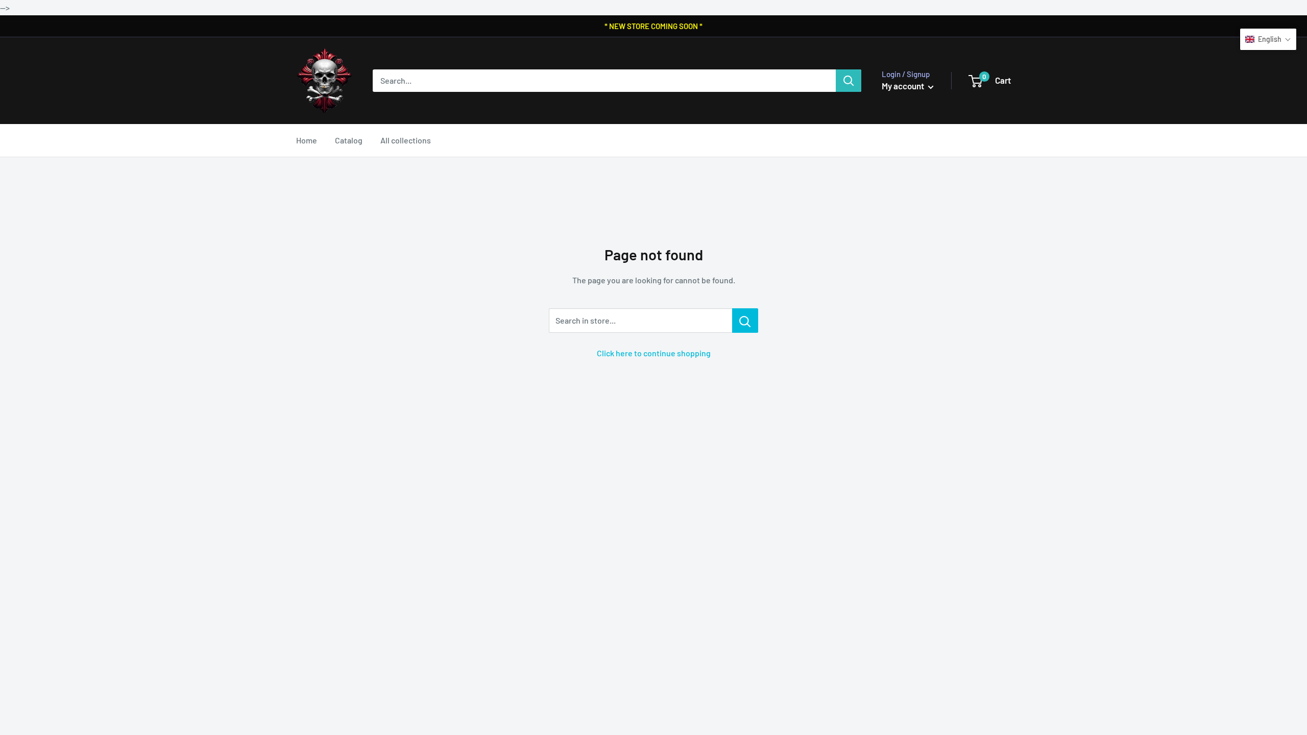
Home (306, 140)
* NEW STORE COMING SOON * (653, 26)
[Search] (848, 80)
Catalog (348, 140)
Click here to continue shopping (654, 353)
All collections (405, 140)
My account (904, 86)
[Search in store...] (745, 320)
